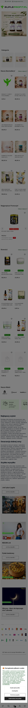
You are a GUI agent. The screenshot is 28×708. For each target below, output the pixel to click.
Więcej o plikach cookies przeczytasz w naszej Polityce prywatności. (12, 683)
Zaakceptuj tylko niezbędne (15, 689)
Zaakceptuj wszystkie (15, 698)
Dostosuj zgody (14, 695)
